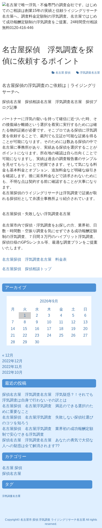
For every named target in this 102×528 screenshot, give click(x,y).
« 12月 (7, 355)
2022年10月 (12, 372)
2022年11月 (12, 367)
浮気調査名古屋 (90, 72)
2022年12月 (12, 361)
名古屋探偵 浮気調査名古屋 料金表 (34, 259)
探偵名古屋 (13, 473)
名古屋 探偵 (64, 72)
